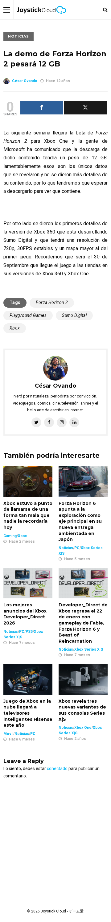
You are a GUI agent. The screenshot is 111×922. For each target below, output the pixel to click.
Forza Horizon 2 (52, 302)
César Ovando (24, 81)
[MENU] (6, 9)
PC (77, 548)
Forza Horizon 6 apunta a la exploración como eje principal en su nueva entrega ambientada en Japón (80, 521)
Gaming (10, 536)
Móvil (8, 734)
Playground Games (28, 315)
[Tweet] (85, 107)
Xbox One (83, 727)
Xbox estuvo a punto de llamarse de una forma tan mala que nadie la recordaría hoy (27, 515)
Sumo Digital (74, 315)
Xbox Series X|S (88, 649)
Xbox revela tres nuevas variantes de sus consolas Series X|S (82, 710)
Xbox (15, 327)
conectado (57, 768)
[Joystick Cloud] (42, 18)
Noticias (18, 36)
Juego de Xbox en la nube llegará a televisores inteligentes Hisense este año (27, 713)
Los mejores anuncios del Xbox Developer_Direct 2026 (25, 614)
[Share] (41, 107)
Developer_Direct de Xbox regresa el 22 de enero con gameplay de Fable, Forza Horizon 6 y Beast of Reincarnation (83, 623)
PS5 (29, 631)
